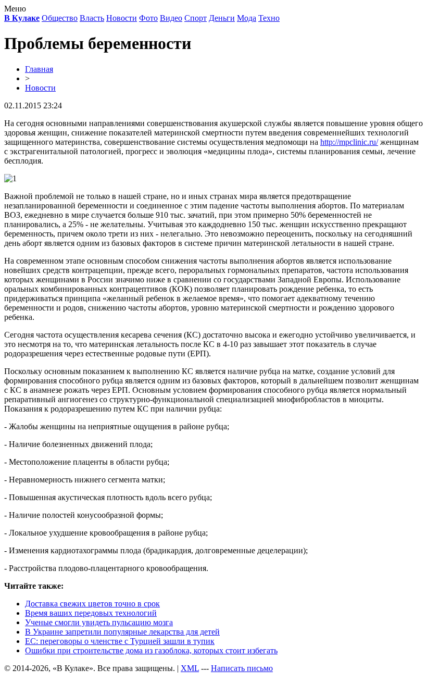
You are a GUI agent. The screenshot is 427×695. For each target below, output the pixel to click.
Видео (171, 18)
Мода (246, 18)
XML (190, 668)
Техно (269, 18)
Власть (92, 18)
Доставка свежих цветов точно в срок (92, 603)
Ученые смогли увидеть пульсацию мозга (99, 622)
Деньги (222, 18)
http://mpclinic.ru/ (349, 142)
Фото (148, 18)
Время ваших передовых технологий (91, 613)
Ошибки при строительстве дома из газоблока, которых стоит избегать (151, 650)
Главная (39, 69)
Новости (121, 18)
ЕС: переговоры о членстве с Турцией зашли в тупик (120, 641)
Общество (60, 18)
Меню (15, 8)
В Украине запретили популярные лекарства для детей (122, 631)
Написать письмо (242, 668)
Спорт (195, 18)
